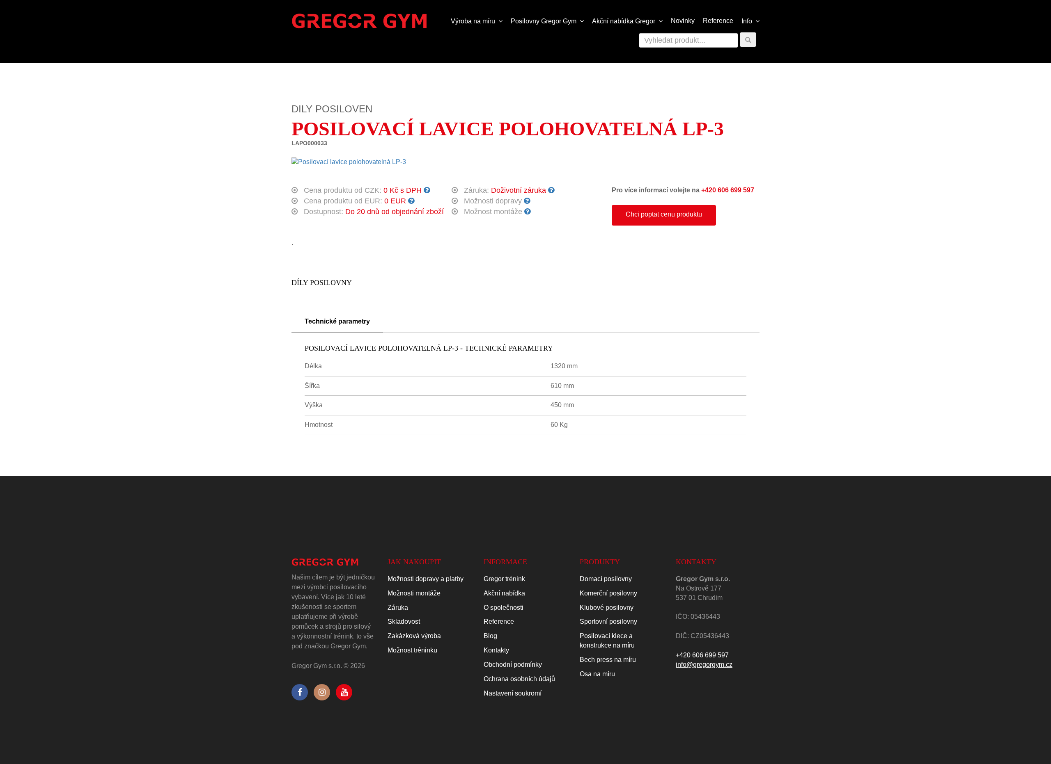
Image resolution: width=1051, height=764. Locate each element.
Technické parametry (337, 321)
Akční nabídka (504, 593)
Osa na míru (597, 673)
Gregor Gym (544, 21)
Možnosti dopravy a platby (426, 578)
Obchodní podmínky (513, 664)
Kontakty (496, 650)
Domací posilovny (606, 578)
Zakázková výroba (414, 635)
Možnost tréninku (412, 650)
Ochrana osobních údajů (519, 678)
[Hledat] (748, 39)
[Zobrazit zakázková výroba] (427, 190)
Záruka (398, 607)
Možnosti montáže (414, 593)
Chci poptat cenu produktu (664, 214)
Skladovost (404, 621)
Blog (490, 635)
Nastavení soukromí (513, 693)
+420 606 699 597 (727, 190)
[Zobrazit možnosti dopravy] (527, 201)
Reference (718, 20)
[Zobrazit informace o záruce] (551, 190)
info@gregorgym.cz (704, 664)
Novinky (683, 20)
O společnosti (503, 607)
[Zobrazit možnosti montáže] (527, 212)
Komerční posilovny (608, 593)
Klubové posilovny (606, 607)
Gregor (624, 21)
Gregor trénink (504, 578)
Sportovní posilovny (608, 621)
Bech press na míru (608, 659)
